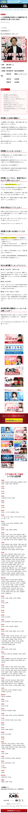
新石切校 (3, 675)
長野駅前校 (7, 621)
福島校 (3, 512)
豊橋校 (14, 637)
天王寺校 (11, 666)
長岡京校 (7, 660)
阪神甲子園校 (4, 683)
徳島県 (2, 723)
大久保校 (15, 685)
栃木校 (11, 523)
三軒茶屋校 (11, 557)
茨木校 (3, 670)
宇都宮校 (3, 523)
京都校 (3, 658)
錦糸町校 (17, 557)
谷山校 (9, 777)
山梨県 (2, 615)
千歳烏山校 (4, 566)
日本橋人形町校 (5, 568)
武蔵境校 (18, 573)
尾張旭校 (22, 641)
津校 (2, 649)
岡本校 (3, 685)
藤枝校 (14, 631)
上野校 (15, 562)
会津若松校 (12, 512)
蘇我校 (22, 549)
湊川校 (15, 683)
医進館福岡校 (8, 745)
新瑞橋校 (7, 642)
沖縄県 (2, 780)
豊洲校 (19, 571)
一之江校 (7, 571)
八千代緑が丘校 (18, 547)
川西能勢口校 (20, 683)
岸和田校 (21, 668)
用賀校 (20, 566)
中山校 (3, 584)
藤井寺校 (18, 675)
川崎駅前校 (22, 591)
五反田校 (13, 573)
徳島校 (3, 724)
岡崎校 (7, 635)
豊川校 (11, 642)
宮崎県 (2, 770)
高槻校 (23, 666)
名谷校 (23, 685)
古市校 (24, 672)
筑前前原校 (8, 748)
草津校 (20, 653)
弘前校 (3, 488)
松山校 (3, 734)
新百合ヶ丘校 (19, 588)
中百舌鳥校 (23, 675)
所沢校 (14, 534)
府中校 (12, 566)
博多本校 (13, 743)
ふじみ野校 (4, 539)
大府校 (17, 641)
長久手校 (20, 639)
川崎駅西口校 (8, 593)
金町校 (25, 557)
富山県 (2, 601)
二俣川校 (3, 586)
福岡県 (2, 742)
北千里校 (13, 675)
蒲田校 (3, 571)
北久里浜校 (13, 588)
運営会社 (8, 803)
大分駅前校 (4, 767)
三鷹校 (7, 569)
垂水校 (10, 685)
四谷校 (3, 557)
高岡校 (6, 602)
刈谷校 (3, 637)
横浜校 (6, 579)
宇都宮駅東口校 (5, 525)
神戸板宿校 (16, 681)
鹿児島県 (3, 775)
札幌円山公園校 (13, 482)
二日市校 (14, 745)
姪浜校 (23, 745)
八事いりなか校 (23, 635)
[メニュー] (25, 6)
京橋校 (10, 672)
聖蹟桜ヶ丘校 (21, 562)
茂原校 (8, 547)
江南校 (3, 642)
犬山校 (15, 642)
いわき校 (7, 512)
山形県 (2, 505)
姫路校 (3, 680)
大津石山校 (4, 653)
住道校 (16, 668)
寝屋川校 (7, 668)
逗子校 (8, 588)
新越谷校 (19, 534)
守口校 (3, 672)
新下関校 (7, 720)
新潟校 (3, 598)
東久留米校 (4, 573)
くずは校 (10, 673)
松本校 (3, 621)
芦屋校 (3, 681)
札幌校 (3, 482)
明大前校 (18, 561)
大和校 (18, 581)
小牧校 (15, 639)
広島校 (3, 715)
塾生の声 (3, 14)
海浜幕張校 (4, 547)
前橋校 (10, 529)
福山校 (6, 715)
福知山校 (3, 662)
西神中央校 (10, 683)
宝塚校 (6, 681)
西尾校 (13, 641)
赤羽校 (13, 559)
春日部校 (3, 536)
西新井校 (3, 574)
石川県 (2, 605)
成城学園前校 (8, 559)
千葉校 (19, 544)
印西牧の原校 (4, 549)
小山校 (7, 523)
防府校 (19, 720)
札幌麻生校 (20, 482)
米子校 (6, 701)
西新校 (3, 745)
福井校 (3, 612)
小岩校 (3, 562)
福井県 (2, 610)
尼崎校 (19, 685)
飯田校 (16, 621)
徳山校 (15, 720)
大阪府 (2, 665)
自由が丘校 (18, 559)
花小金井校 (22, 574)
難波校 (6, 672)
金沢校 (3, 607)
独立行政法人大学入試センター (9, 789)
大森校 (16, 566)
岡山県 (2, 708)
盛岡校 (3, 493)
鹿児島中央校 (4, 777)
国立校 (22, 573)
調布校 (23, 559)
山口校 (3, 720)
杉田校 (11, 591)
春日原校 (19, 745)
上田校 (12, 621)
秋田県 (2, 501)
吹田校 (19, 670)
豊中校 (3, 668)
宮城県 (2, 496)
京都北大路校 (19, 658)
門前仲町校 (10, 554)
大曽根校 (11, 639)
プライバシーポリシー (16, 803)
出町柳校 (12, 660)
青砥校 (23, 569)
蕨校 (8, 539)
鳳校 (12, 670)
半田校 (6, 639)
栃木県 (2, 521)
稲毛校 (12, 547)
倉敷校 (14, 710)
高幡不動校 (11, 568)
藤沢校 (16, 579)
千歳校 (6, 483)
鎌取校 (13, 549)
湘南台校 (8, 586)
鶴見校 (12, 586)
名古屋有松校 (4, 644)
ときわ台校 (24, 571)
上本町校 (12, 668)
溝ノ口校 (7, 584)
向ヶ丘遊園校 (22, 583)
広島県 (2, 713)
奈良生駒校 (14, 690)
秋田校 (3, 502)
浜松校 (6, 631)
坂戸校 (15, 539)
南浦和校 (12, 536)
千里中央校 (7, 670)
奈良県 (2, 688)
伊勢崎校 (15, 529)
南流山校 (20, 546)
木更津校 (24, 546)
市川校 (3, 544)
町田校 (19, 554)
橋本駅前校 (8, 696)
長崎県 (2, 756)
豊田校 (24, 637)
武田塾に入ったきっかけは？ (11, 96)
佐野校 (21, 523)
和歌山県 (3, 694)
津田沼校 (15, 544)
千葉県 (2, 542)
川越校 (23, 534)
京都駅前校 (7, 658)
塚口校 (6, 685)
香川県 (2, 727)
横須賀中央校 (13, 581)
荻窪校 (6, 557)
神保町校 (11, 562)
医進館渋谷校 (18, 569)
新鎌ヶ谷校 (24, 544)
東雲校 (7, 574)
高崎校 (3, 529)
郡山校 (17, 512)
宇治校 (16, 660)
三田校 (21, 681)
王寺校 (9, 690)
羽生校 (11, 539)
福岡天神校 (4, 743)
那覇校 (3, 781)
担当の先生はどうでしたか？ (11, 102)
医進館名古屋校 (11, 644)
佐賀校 (3, 753)
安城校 (9, 641)
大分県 (2, 766)
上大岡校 (16, 584)
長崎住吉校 (18, 758)
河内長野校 (24, 670)
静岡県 (2, 629)
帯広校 (10, 483)
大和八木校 (9, 691)
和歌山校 (3, 696)
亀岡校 (20, 660)
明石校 (18, 680)
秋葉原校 (3, 569)
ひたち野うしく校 (5, 518)
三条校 (14, 598)
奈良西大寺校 (4, 690)
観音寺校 (11, 729)
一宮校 (3, 639)
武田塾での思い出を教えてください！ (14, 104)
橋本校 (3, 583)
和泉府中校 (15, 673)
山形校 (3, 507)
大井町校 (3, 561)
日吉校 (17, 583)
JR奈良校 (4, 691)
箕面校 (15, 670)
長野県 (2, 620)
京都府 (2, 657)
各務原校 (16, 626)
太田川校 (12, 635)
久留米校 (18, 743)
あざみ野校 (11, 579)
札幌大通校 (15, 483)
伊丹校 (22, 680)
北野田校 (20, 673)
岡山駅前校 (9, 710)
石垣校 (10, 781)
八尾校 (25, 668)
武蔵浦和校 (20, 539)
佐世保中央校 (8, 758)
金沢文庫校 (21, 584)
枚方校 (19, 666)
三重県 (2, 647)
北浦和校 (24, 536)
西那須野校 (16, 523)
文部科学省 (20, 789)
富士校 (18, 631)
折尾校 (24, 747)
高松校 (3, 729)
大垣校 (6, 626)
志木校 (7, 536)
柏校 (11, 544)
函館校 (3, 483)
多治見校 (11, 626)
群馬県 (2, 528)
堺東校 (15, 666)
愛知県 (2, 634)
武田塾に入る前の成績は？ (11, 95)
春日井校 (17, 635)
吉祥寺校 (13, 561)
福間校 (13, 748)
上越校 (6, 598)
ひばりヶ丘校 (18, 568)
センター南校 (21, 586)
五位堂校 (20, 690)
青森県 (2, 486)
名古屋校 (3, 635)
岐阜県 (2, 624)
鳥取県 (2, 699)
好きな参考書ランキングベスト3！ (13, 106)
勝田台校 (3, 546)
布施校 (20, 672)
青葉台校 (22, 581)
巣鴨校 (3, 559)
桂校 (24, 660)
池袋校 (15, 554)
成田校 (15, 546)
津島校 (19, 642)
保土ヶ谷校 (16, 591)
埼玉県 (2, 532)
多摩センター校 (20, 564)
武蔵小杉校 (12, 583)
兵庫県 (2, 678)
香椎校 (22, 743)
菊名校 (3, 593)
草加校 (20, 536)
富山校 (3, 602)
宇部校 (11, 720)
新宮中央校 (11, 747)
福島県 (2, 510)
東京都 (2, 552)
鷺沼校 (7, 591)
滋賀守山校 (9, 653)
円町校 (3, 660)
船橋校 (11, 546)
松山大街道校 (8, 734)
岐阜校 (3, 626)
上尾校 (16, 536)
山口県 (2, 718)
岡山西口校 (4, 710)
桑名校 (14, 649)
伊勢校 (10, 649)
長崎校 (3, 758)
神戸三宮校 (7, 680)
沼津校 (10, 631)
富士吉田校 (7, 617)
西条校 (10, 715)
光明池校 (8, 675)
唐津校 (6, 753)
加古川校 (11, 681)
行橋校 (6, 747)
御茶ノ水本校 (4, 554)
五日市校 (15, 715)
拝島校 (8, 566)
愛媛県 (2, 732)
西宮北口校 (13, 680)
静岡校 (3, 631)
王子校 (11, 571)
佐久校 (20, 621)
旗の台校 (12, 569)
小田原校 (3, 581)
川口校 (10, 534)
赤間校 (16, 747)
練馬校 (21, 557)
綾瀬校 (15, 571)
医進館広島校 (21, 715)
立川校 (23, 554)
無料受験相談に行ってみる (14, 420)
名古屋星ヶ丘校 (8, 637)
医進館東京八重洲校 (14, 574)
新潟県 (2, 596)
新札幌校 (7, 482)
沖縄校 (6, 781)
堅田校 (24, 653)
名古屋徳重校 (4, 641)
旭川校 (25, 482)
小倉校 (8, 743)
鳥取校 (3, 701)
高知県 (2, 737)
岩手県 (2, 491)
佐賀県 (2, 751)
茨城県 (2, 515)
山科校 (25, 658)
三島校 (22, 631)
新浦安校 (7, 544)
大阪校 (3, 666)
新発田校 (19, 598)
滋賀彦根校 (15, 653)
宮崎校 (3, 772)
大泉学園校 (9, 564)
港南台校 (7, 583)
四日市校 (6, 649)
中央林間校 (4, 588)
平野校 (6, 666)
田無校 (14, 564)
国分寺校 (22, 561)
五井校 (9, 549)
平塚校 (7, 581)
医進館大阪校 (4, 673)
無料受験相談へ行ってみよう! (14, 810)
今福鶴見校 (15, 672)
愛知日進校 (19, 637)
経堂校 (8, 573)
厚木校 (3, 579)
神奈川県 (3, 578)
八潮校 (25, 539)
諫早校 (13, 758)
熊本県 (2, 761)
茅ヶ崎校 (3, 591)
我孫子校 (18, 549)
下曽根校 (3, 748)
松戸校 (7, 546)
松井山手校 (13, 658)
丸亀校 (6, 729)
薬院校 (20, 747)
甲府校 (3, 617)
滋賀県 (2, 652)
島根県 (2, 704)
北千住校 (8, 561)
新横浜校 (21, 579)
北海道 (2, 480)
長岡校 (10, 598)
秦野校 (16, 586)
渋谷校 (6, 562)
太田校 (6, 529)
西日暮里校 (24, 568)
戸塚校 (11, 584)
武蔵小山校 (4, 564)
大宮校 (6, 534)
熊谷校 (3, 534)
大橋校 (3, 747)
